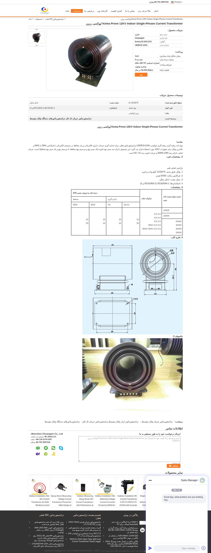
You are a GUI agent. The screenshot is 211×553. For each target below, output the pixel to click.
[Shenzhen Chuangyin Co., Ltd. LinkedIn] (142, 531)
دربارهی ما (89, 11)
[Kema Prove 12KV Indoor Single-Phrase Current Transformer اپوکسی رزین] (36, 37)
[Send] (150, 548)
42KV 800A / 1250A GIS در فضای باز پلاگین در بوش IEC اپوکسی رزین (123, 537)
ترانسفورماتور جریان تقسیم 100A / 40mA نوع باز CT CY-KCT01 (84, 523)
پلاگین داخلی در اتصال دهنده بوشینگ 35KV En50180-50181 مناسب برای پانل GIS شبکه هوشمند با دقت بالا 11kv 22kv (121, 543)
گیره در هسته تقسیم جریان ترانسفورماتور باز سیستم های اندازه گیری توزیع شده (85, 529)
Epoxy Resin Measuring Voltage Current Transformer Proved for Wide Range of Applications (61, 502)
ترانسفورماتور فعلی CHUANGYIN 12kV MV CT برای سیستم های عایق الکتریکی (48, 545)
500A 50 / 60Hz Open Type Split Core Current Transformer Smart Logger (85, 540)
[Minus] (150, 480)
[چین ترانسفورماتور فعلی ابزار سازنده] (46, 10)
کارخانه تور (102, 11)
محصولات (76, 11)
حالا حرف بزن (144, 11)
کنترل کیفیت (116, 11)
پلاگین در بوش (130, 515)
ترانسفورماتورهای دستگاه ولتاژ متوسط (62, 421)
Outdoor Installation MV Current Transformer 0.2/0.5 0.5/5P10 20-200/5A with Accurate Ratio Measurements (127, 502)
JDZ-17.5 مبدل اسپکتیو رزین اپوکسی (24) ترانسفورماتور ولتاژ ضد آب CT (84, 534)
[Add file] (203, 548)
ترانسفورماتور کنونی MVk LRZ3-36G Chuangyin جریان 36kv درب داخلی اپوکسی (49, 530)
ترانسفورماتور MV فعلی (54, 19)
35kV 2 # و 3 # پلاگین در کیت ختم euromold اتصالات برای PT (125, 523)
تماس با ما (130, 11)
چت (141, 74)
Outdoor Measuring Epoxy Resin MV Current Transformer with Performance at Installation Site (84, 502)
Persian (178, 2)
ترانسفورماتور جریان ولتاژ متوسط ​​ (157, 421)
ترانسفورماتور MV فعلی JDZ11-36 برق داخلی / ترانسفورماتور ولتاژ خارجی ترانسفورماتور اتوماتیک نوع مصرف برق (48, 538)
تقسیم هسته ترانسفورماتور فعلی (87, 516)
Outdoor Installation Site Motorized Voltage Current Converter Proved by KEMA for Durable (105, 502)
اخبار (156, 11)
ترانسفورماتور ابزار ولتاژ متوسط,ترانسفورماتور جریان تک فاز (110, 421)
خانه (67, 11)
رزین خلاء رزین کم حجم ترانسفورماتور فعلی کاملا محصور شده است (49, 523)
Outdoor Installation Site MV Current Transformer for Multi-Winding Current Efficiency (39, 502)
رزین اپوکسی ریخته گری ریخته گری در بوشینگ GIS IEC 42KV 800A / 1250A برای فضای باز (123, 530)
